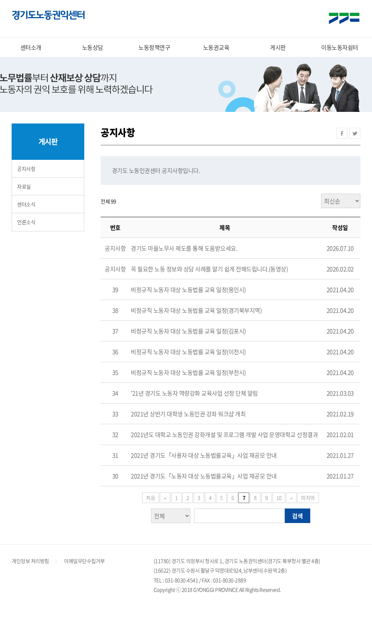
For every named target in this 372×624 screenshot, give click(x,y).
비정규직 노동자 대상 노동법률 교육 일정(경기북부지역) (196, 310)
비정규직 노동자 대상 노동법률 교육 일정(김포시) (188, 331)
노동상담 (92, 47)
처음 (150, 497)
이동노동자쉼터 (339, 47)
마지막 (308, 497)
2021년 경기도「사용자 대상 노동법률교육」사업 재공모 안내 (204, 455)
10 (278, 497)
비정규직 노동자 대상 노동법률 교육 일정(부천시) (188, 372)
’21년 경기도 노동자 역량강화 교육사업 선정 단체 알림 (194, 393)
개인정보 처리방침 (30, 560)
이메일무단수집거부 (84, 560)
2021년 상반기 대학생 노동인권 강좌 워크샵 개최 (188, 413)
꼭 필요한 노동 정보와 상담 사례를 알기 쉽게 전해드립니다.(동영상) (209, 268)
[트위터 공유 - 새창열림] (355, 133)
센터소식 (26, 204)
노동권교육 (216, 47)
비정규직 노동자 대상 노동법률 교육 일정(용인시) (188, 289)
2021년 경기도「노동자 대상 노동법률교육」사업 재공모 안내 (204, 475)
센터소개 (30, 47)
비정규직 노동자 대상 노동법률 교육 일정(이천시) (188, 351)
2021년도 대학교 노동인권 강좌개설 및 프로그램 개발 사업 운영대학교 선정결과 (224, 434)
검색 (297, 515)
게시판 (278, 47)
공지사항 (26, 168)
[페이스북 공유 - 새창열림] (342, 133)
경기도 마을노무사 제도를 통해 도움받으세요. (184, 248)
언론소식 (26, 222)
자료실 (24, 186)
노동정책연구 (154, 47)
